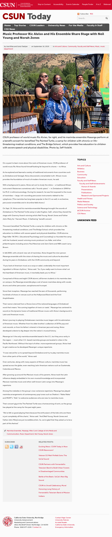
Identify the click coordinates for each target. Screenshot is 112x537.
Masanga (25, 431)
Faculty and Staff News (85, 46)
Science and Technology (87, 207)
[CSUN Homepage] (16, 1)
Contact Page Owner (63, 518)
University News (56, 25)
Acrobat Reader (61, 522)
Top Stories (20, 25)
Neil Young (39, 434)
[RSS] (7, 447)
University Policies (62, 520)
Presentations (87, 190)
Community (72, 46)
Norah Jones (48, 434)
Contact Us (37, 527)
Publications (86, 193)
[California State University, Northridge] (27, 17)
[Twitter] (12, 447)
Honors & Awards (88, 187)
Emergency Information (64, 527)
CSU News (9, 29)
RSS (91, 14)
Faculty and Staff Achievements (92, 184)
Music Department (27, 434)
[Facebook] (16, 447)
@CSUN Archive (83, 210)
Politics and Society (85, 205)
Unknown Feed (87, 220)
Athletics (80, 169)
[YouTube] (21, 447)
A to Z (98, 4)
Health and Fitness (84, 199)
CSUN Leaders (37, 25)
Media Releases (83, 202)
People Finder (87, 4)
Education (81, 178)
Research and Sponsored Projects (95, 196)
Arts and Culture (61, 46)
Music (97, 46)
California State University (65, 525)
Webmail (107, 4)
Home (7, 25)
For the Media (76, 25)
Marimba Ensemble (14, 431)
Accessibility (58, 4)
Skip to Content (44, 4)
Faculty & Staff (94, 25)
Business (80, 172)
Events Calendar (72, 4)
